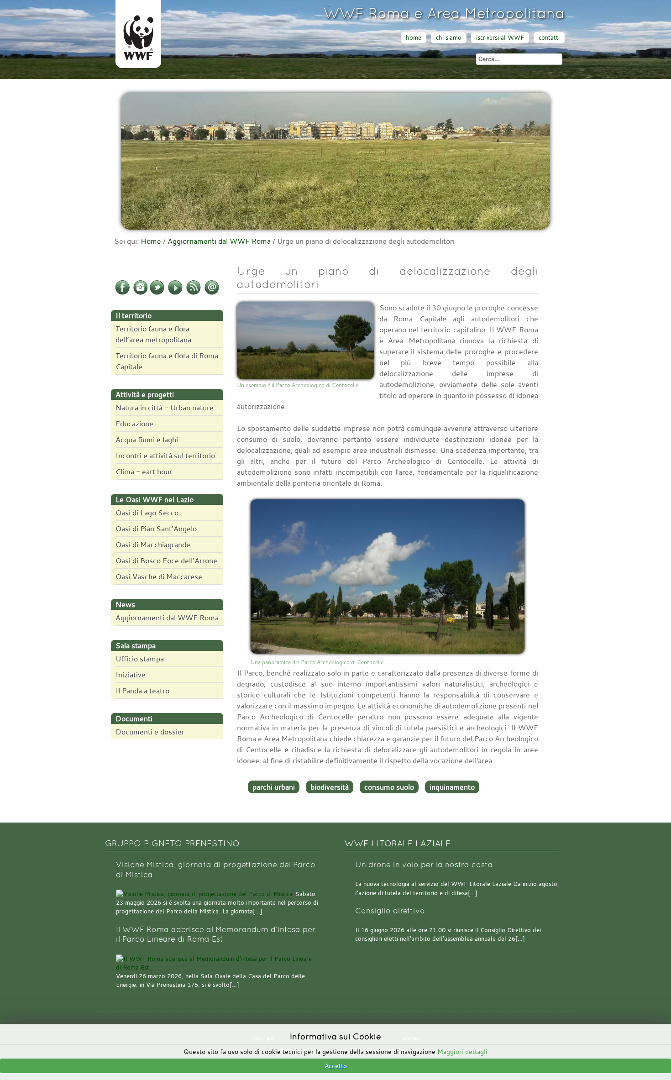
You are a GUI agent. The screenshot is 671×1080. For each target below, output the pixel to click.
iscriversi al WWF (500, 38)
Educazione (134, 424)
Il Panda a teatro (142, 691)
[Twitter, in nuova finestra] (157, 293)
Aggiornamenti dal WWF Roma (219, 241)
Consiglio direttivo (390, 911)
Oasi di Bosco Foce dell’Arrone (166, 561)
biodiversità (329, 787)
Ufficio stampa (139, 659)
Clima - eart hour (143, 472)
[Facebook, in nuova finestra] (122, 293)
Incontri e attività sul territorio (165, 456)
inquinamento (452, 787)
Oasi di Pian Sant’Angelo (156, 529)
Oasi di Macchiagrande (152, 545)
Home (151, 241)
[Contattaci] (212, 293)
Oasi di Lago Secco (146, 513)
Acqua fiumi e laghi (146, 440)
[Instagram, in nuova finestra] (140, 293)
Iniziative (130, 675)
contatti (549, 38)
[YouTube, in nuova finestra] (175, 293)
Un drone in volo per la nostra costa (424, 864)
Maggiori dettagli (462, 1051)
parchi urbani (273, 787)
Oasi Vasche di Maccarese (158, 576)
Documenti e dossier (149, 732)
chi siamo (448, 38)
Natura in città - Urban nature (164, 408)
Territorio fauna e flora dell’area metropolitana (153, 334)
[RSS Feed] (193, 293)
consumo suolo (389, 787)
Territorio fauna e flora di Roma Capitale (166, 361)
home (413, 38)
